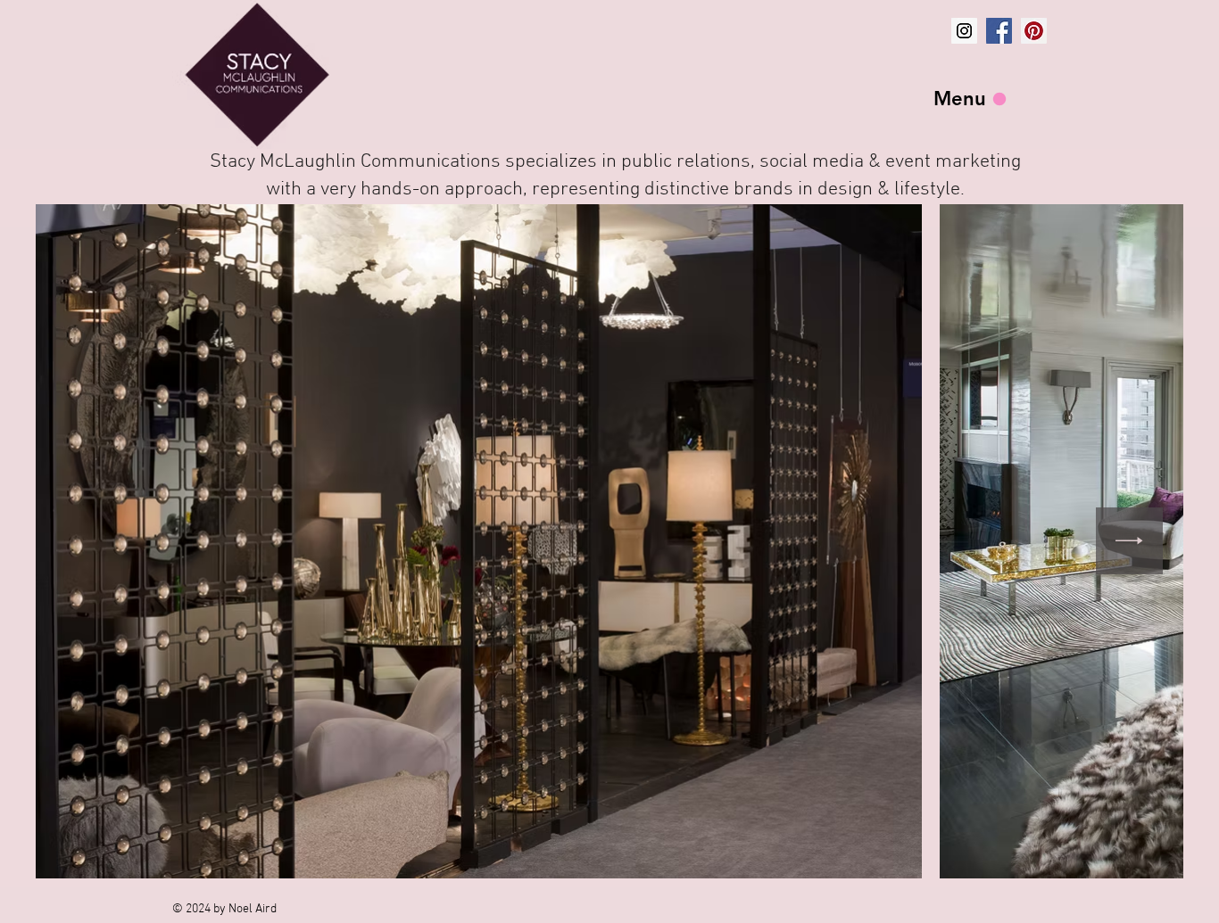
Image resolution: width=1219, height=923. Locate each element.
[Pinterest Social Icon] (1034, 31)
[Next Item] (1129, 540)
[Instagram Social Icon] (964, 31)
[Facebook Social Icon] (999, 31)
